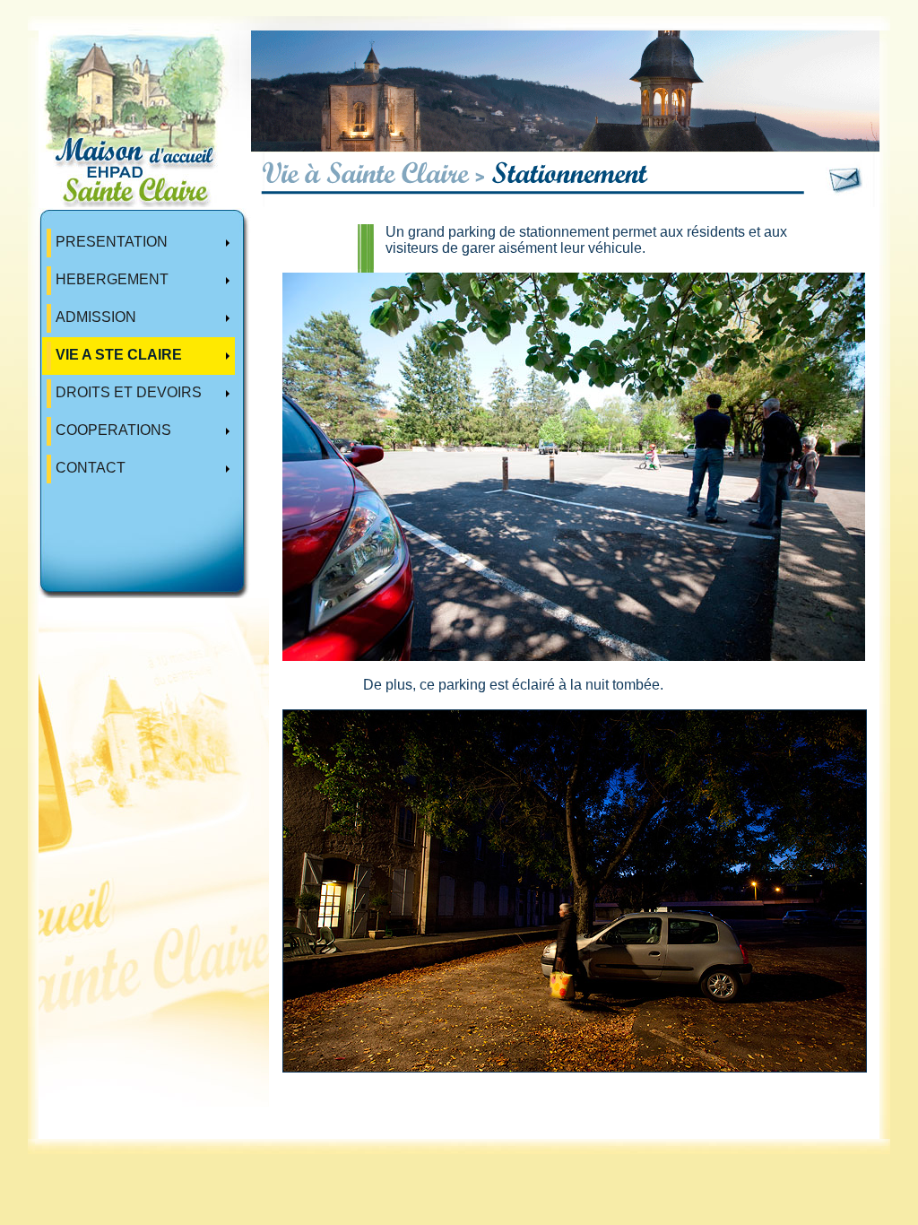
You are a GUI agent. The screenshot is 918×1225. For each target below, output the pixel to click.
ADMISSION (96, 317)
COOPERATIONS (113, 430)
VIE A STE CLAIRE (119, 354)
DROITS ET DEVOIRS (129, 392)
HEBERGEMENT (112, 279)
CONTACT (91, 467)
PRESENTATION (112, 241)
